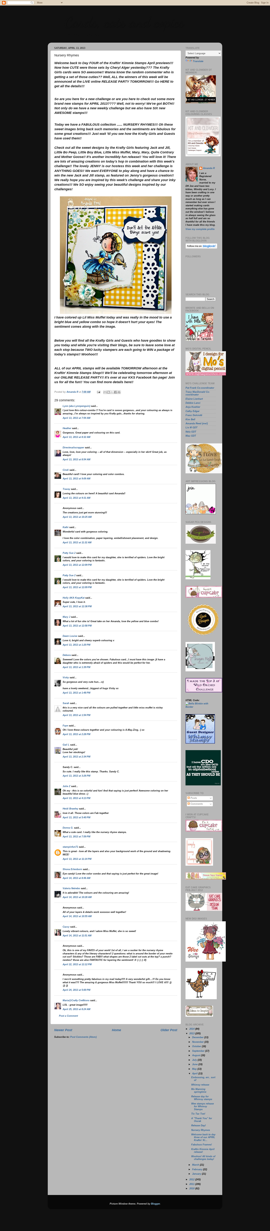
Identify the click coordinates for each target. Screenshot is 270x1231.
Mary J (66, 617)
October (197, 1046)
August (196, 1055)
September (198, 1051)
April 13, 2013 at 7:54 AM (76, 418)
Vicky (66, 677)
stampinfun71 (70, 847)
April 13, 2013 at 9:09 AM (76, 478)
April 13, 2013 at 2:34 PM (76, 756)
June (195, 1064)
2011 (192, 1184)
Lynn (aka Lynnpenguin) (76, 406)
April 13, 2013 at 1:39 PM (76, 667)
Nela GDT (191, 432)
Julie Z (66, 786)
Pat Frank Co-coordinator (200, 388)
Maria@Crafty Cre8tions (76, 1000)
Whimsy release (200, 1085)
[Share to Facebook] (115, 392)
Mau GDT (191, 436)
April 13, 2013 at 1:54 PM (76, 715)
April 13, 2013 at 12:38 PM (77, 606)
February (197, 1169)
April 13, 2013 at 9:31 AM (76, 498)
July (195, 1060)
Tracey (66, 489)
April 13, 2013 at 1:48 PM (76, 693)
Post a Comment (68, 1016)
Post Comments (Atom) (83, 1037)
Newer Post (63, 1030)
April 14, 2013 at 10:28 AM (77, 897)
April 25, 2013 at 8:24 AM (76, 1009)
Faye (65, 725)
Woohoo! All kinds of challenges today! (203, 1157)
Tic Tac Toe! (198, 1114)
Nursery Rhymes (200, 1130)
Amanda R (209, 168)
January (197, 1174)
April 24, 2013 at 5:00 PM (76, 990)
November (198, 1042)
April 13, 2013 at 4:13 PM (76, 798)
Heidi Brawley (70, 808)
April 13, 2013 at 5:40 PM (76, 817)
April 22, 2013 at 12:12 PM (77, 964)
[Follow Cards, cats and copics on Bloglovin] (201, 248)
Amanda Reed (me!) (197, 423)
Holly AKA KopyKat (73, 598)
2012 (192, 1179)
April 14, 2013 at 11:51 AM (77, 935)
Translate (198, 61)
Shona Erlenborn (72, 869)
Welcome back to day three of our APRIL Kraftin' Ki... (203, 1137)
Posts (193, 798)
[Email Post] (98, 392)
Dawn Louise (70, 636)
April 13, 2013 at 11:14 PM (77, 859)
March (196, 1165)
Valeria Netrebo (71, 888)
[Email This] (105, 392)
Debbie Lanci (193, 403)
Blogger (155, 1204)
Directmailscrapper (73, 447)
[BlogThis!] (108, 392)
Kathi (66, 527)
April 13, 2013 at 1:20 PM (76, 645)
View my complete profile (200, 229)
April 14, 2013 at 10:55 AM (77, 916)
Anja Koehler (193, 407)
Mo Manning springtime (198, 1090)
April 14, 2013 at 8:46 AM (76, 878)
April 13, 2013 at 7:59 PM (76, 836)
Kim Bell (190, 419)
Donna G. (68, 828)
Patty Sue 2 (69, 553)
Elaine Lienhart (194, 399)
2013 (192, 1033)
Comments (196, 804)
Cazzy (66, 927)
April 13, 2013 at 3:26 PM (76, 776)
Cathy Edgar (192, 411)
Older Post (169, 1030)
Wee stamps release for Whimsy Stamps (202, 1106)
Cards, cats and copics (124, 22)
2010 (192, 1188)
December (198, 1037)
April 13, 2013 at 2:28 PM (76, 734)
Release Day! (198, 1125)
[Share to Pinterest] (119, 392)
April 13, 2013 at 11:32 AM (77, 542)
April (195, 1073)
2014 (192, 1029)
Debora (67, 655)
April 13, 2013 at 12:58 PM (77, 626)
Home (116, 1030)
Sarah (66, 703)
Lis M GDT (191, 427)
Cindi (66, 470)
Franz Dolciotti (194, 415)
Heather (67, 428)
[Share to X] (112, 392)
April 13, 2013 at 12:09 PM (77, 565)
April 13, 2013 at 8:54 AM (76, 459)
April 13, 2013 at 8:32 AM (76, 437)
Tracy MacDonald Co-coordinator (198, 393)
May (194, 1069)
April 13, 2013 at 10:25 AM (77, 517)
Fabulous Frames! (201, 1144)
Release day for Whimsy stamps (201, 1098)
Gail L (66, 745)
